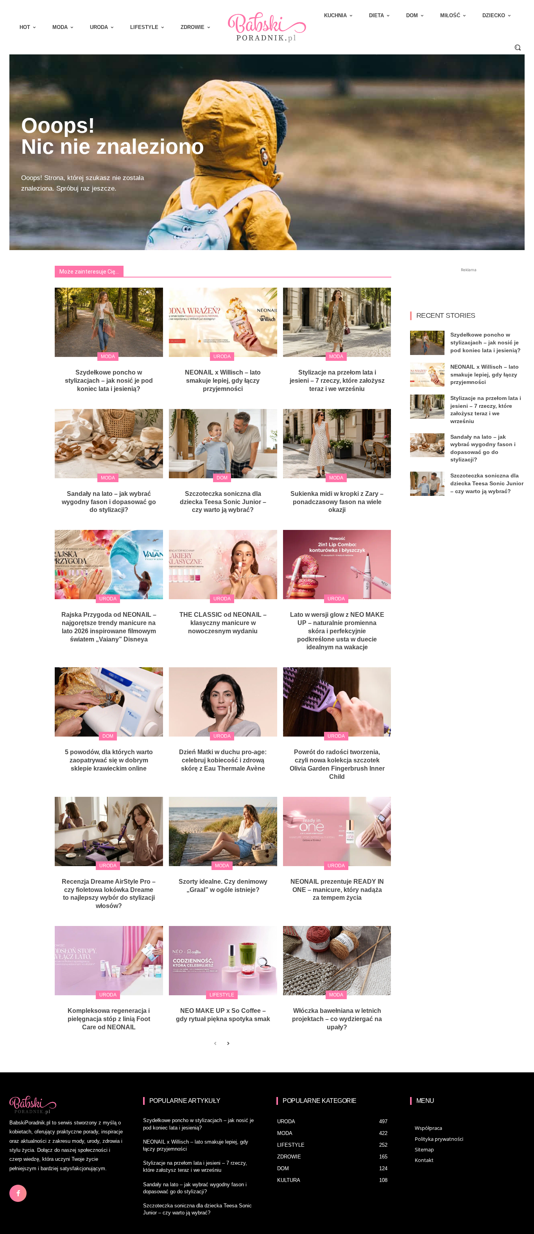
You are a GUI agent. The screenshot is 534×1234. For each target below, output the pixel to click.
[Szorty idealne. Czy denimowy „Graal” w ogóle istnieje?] (223, 831)
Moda (108, 356)
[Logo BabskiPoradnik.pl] (267, 27)
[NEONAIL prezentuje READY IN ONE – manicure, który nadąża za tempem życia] (337, 831)
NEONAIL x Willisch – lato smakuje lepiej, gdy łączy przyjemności (223, 380)
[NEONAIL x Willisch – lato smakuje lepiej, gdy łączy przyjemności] (223, 322)
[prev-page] (215, 1044)
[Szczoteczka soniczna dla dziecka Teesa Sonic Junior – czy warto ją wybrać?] (223, 443)
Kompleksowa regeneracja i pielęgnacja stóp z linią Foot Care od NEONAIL (109, 1018)
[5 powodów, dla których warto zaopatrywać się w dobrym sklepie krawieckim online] (109, 702)
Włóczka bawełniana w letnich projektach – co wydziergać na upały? (337, 1018)
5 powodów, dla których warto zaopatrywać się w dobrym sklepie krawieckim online (109, 760)
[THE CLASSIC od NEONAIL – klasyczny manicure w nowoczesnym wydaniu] (223, 564)
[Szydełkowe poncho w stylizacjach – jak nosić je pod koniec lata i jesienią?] (109, 322)
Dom (222, 478)
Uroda (222, 356)
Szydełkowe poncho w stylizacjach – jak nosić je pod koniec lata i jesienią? (109, 380)
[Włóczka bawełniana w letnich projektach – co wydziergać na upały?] (337, 960)
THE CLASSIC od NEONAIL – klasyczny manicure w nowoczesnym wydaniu (223, 622)
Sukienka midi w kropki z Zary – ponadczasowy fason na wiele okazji (336, 501)
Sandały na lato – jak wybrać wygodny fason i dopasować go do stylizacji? (109, 501)
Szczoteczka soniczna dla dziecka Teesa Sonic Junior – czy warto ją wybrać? (223, 501)
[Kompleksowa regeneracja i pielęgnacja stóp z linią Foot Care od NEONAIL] (109, 960)
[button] (518, 47)
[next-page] (228, 1044)
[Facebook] (18, 1193)
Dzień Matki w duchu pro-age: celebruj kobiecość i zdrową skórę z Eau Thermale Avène (223, 760)
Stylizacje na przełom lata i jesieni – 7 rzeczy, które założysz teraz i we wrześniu (337, 380)
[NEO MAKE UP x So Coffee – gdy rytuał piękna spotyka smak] (223, 960)
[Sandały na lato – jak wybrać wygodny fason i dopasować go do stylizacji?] (109, 443)
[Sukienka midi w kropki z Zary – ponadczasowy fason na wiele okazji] (337, 443)
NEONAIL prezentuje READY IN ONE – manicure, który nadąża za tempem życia (337, 889)
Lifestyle (222, 995)
